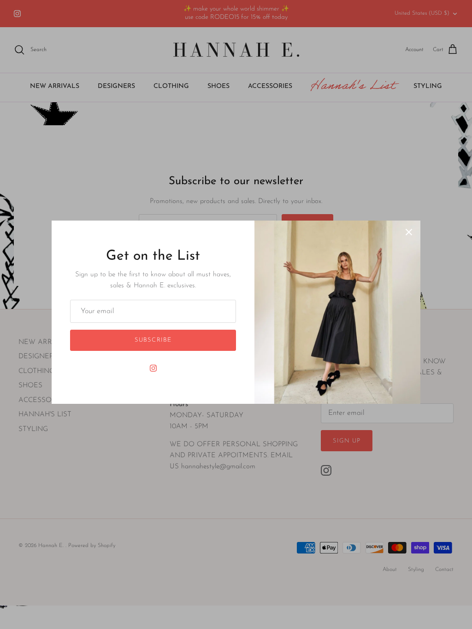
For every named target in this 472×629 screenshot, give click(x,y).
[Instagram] (153, 368)
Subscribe (153, 340)
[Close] (409, 232)
